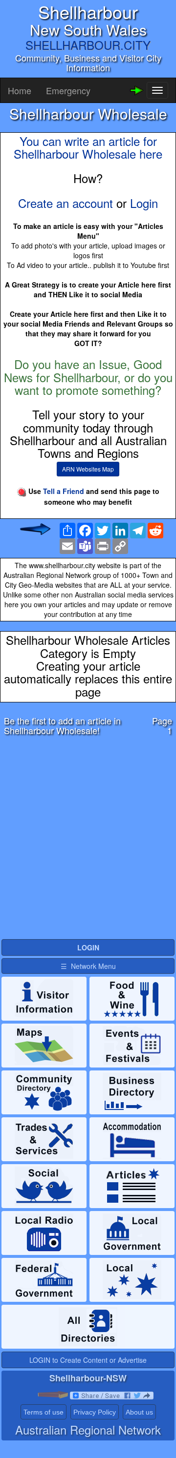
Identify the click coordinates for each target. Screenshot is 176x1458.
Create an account (65, 202)
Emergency (68, 90)
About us (139, 1412)
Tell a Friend (63, 491)
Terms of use (43, 1412)
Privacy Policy (94, 1412)
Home (19, 90)
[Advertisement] (88, 840)
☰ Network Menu (88, 966)
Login (144, 202)
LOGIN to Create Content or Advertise (88, 1360)
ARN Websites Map (88, 469)
